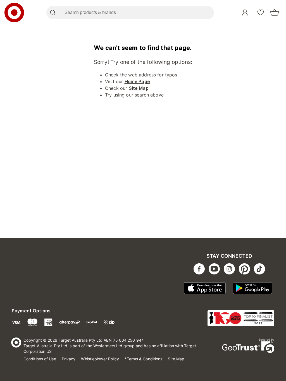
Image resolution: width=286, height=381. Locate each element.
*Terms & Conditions (143, 358)
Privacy (69, 358)
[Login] (245, 12)
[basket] (275, 12)
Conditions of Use (39, 358)
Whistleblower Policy (100, 358)
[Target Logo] (14, 12)
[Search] (52, 12)
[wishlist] (261, 12)
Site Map (139, 88)
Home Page (137, 81)
